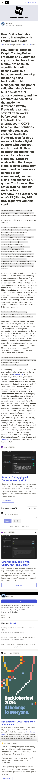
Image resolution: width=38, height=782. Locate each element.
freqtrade (5, 45)
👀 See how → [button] (8, 501)
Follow (19, 601)
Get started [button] (7, 778)
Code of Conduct (14, 526)
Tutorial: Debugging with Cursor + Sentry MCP (16, 479)
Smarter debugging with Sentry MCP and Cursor (15, 563)
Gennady (9, 23)
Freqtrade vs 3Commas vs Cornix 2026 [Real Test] (18, 638)
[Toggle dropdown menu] (35, 447)
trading (26, 45)
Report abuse (25, 526)
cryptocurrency (15, 45)
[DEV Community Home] (7, 2)
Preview (17, 521)
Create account (30, 2)
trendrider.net (18, 374)
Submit (7, 521)
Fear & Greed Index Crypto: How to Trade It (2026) (18, 646)
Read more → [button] (19, 585)
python (33, 45)
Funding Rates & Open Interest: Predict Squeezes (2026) (17, 630)
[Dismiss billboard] (35, 743)
